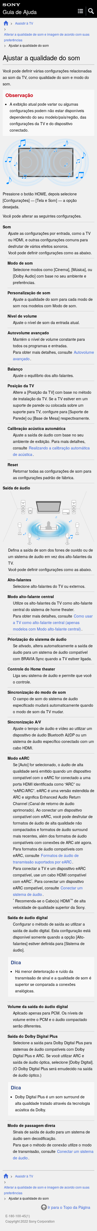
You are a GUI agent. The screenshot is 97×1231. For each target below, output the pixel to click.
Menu (80, 11)
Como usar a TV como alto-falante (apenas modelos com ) (53, 622)
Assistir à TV (24, 23)
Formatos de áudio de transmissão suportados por (46, 859)
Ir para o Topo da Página (69, 1207)
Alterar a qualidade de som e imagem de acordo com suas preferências (46, 37)
